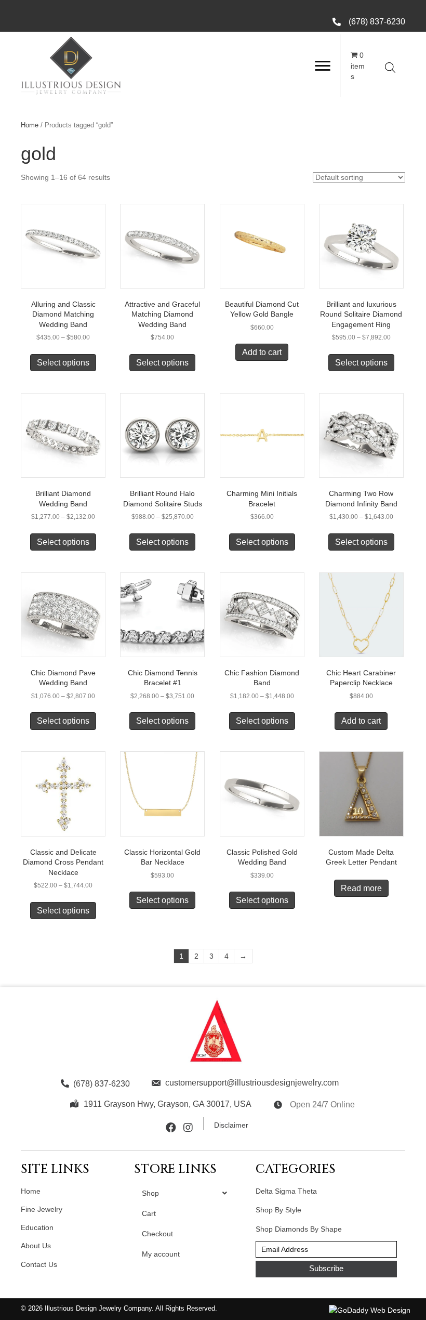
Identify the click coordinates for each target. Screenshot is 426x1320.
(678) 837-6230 (377, 21)
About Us (36, 1245)
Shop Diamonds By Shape (299, 1229)
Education (37, 1227)
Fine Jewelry (41, 1209)
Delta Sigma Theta (286, 1191)
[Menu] (323, 66)
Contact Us (39, 1264)
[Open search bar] (390, 67)
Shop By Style (278, 1210)
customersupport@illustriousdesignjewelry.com (252, 1082)
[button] (326, 1269)
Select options (63, 362)
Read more (361, 888)
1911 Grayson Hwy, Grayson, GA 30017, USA (167, 1104)
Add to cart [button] (262, 352)
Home (29, 125)
